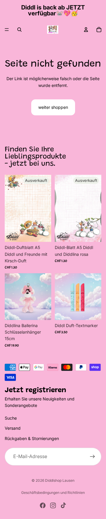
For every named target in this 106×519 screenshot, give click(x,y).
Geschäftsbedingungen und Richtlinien (53, 492)
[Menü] (7, 29)
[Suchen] (19, 29)
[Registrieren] (92, 456)
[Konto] (86, 29)
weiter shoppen (53, 107)
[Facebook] (42, 505)
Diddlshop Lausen (59, 480)
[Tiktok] (63, 505)
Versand (13, 428)
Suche (11, 418)
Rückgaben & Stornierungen (32, 438)
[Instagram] (53, 505)
